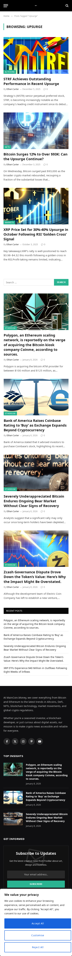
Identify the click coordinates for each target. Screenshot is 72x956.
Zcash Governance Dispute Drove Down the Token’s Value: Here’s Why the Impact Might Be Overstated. (35, 577)
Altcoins (10, 71)
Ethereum (10, 328)
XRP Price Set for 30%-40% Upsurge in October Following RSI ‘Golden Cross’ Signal (35, 234)
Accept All (38, 923)
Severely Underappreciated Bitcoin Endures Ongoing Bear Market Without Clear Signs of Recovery (34, 501)
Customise (37, 935)
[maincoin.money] (36, 5)
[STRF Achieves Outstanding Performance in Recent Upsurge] (36, 55)
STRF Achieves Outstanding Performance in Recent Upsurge (31, 81)
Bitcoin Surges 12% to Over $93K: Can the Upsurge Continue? (35, 156)
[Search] (67, 6)
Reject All (38, 947)
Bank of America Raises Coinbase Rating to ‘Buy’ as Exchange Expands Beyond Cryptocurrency (35, 425)
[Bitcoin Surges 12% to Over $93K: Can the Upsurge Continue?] (36, 130)
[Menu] (5, 6)
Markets (9, 222)
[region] (36, 922)
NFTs (7, 147)
